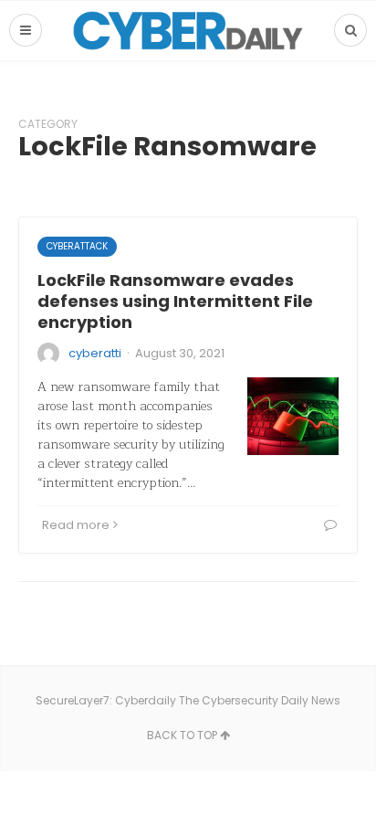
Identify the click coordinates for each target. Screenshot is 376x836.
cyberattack (77, 246)
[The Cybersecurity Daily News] (188, 30)
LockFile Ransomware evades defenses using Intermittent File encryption (175, 301)
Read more (76, 525)
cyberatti (94, 353)
